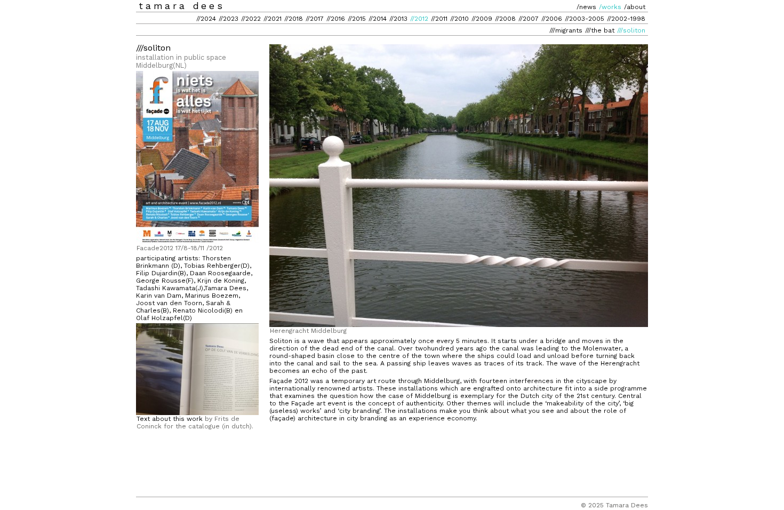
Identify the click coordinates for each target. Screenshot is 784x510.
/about (634, 7)
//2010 (459, 18)
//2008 (505, 18)
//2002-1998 (626, 18)
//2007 (528, 18)
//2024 (206, 18)
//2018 (293, 18)
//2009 (481, 18)
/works (610, 7)
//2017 (315, 18)
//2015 (357, 18)
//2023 (228, 18)
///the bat (599, 30)
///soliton (631, 30)
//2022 (251, 18)
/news (586, 7)
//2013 (398, 18)
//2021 (272, 18)
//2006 (551, 18)
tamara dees (182, 6)
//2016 (335, 18)
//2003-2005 (584, 18)
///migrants (565, 30)
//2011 (439, 18)
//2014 (378, 18)
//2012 (419, 18)
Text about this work (170, 419)
